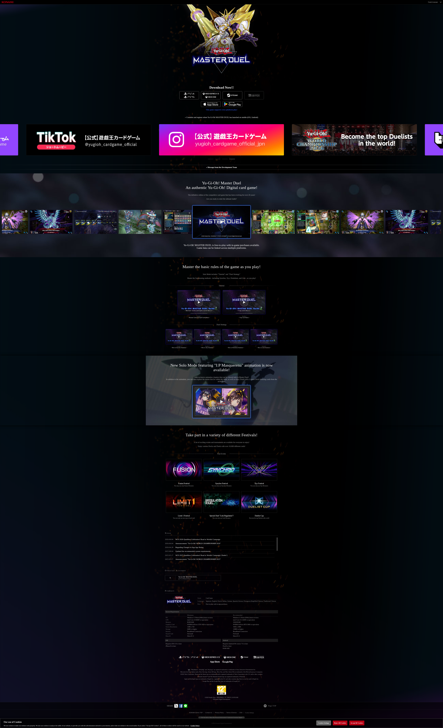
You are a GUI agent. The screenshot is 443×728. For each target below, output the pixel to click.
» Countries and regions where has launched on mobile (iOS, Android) (221, 117)
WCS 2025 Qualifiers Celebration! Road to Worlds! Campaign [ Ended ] (196, 555)
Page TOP (272, 706)
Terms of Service (231, 712)
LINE (185, 706)
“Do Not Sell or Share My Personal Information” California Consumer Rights (221, 717)
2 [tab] (216, 160)
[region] (221, 723)
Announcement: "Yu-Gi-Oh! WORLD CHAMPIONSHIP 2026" (193, 543)
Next (439, 139)
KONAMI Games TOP (196, 712)
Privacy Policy (219, 712)
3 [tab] (223, 160)
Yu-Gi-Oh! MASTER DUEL (187, 578)
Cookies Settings (249, 712)
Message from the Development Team (222, 167)
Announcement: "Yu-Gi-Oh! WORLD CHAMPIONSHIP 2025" (193, 559)
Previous (3, 139)
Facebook (181, 706)
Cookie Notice (195, 726)
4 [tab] (230, 160)
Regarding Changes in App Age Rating (184, 547)
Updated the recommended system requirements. (188, 551)
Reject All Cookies (340, 723)
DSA (240, 712)
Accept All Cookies (357, 723)
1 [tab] (209, 160)
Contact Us (208, 712)
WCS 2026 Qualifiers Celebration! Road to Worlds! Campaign (192, 539)
